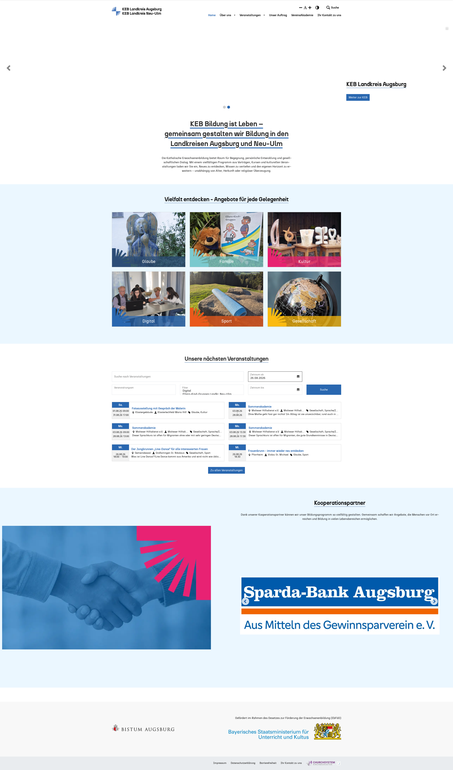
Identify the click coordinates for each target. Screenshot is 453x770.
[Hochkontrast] (317, 7)
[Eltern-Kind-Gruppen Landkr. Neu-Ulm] (212, 394)
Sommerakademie (259, 406)
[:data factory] (338, 763)
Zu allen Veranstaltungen (226, 470)
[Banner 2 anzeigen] (228, 107)
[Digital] (212, 391)
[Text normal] (305, 7)
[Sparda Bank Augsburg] (340, 601)
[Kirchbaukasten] (320, 763)
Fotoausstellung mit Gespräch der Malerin (158, 408)
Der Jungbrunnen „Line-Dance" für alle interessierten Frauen (169, 449)
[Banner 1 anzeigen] (224, 107)
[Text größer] (310, 7)
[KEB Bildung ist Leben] (137, 11)
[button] (332, 7)
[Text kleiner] (300, 7)
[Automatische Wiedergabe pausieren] (447, 28)
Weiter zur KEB (39, 97)
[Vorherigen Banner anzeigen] (8, 67)
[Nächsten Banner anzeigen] (444, 67)
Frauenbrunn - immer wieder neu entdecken (276, 450)
